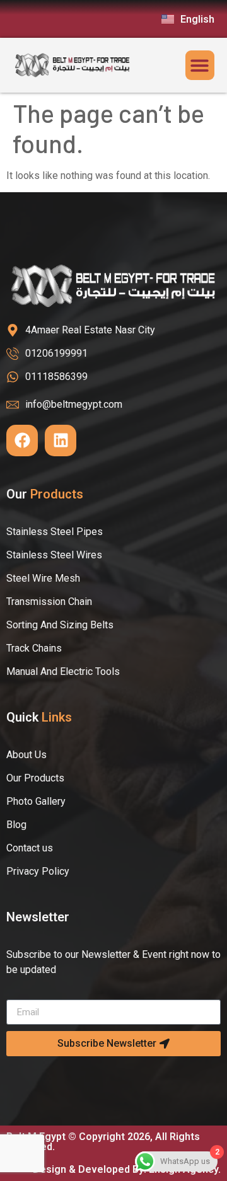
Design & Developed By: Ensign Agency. (127, 1169)
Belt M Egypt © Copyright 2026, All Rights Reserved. (103, 1142)
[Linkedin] (60, 440)
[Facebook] (22, 440)
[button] (200, 65)
